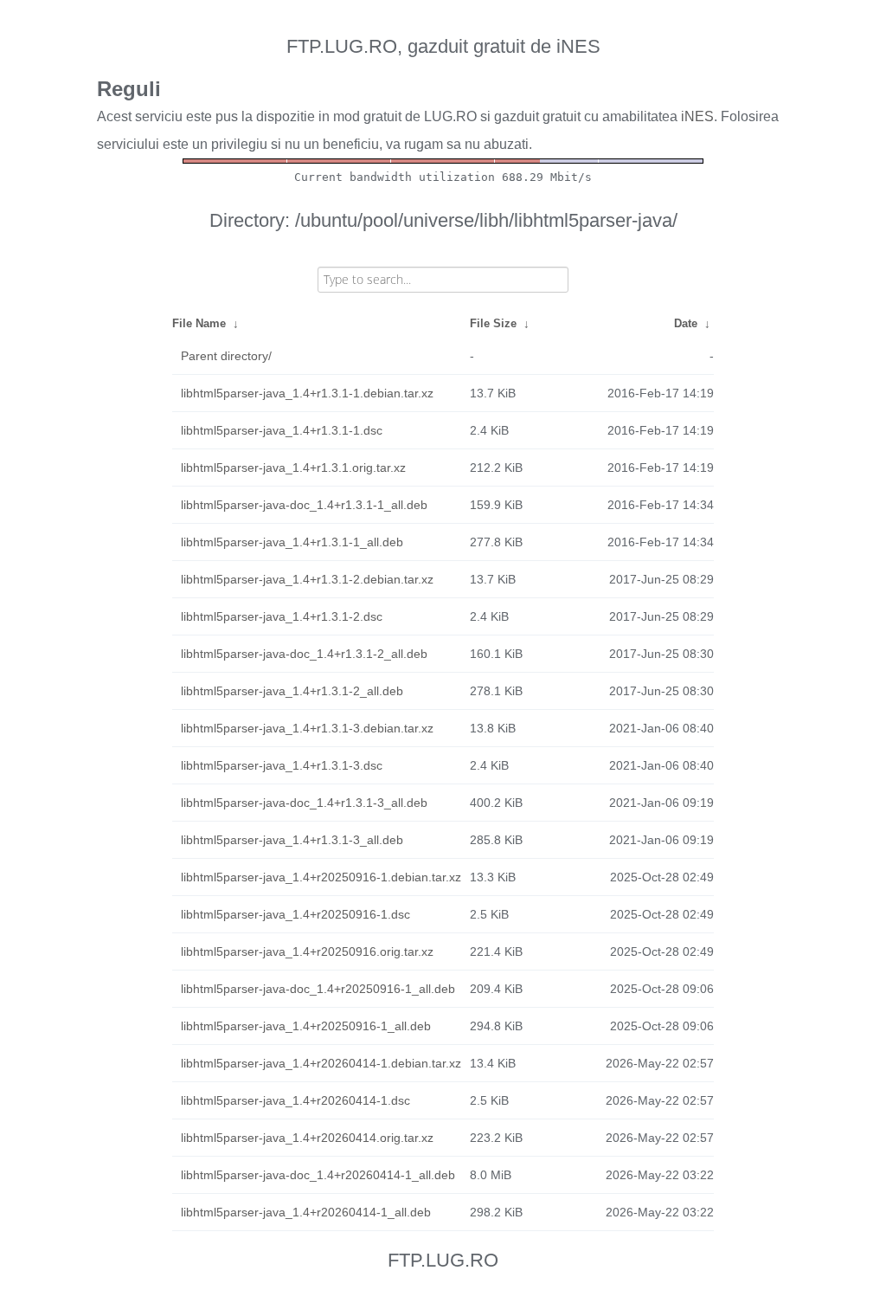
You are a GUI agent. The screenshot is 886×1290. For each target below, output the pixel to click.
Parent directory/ (226, 356)
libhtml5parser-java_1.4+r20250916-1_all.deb (306, 1026)
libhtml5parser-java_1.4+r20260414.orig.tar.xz (307, 1138)
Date (685, 323)
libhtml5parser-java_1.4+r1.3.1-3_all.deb (292, 840)
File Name (199, 323)
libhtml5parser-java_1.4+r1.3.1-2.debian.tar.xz (307, 579)
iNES (697, 116)
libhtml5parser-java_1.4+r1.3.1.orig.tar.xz (293, 467)
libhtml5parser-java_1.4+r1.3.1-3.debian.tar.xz (307, 728)
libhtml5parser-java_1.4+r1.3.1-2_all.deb (292, 691)
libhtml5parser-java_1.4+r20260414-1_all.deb (306, 1212)
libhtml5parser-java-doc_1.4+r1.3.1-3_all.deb (304, 802)
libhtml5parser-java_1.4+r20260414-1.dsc (295, 1100)
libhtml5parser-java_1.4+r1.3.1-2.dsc (281, 616)
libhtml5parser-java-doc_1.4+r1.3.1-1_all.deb (304, 505)
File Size (493, 323)
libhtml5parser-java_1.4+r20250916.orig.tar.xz (307, 951)
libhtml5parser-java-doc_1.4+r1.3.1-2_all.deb (304, 654)
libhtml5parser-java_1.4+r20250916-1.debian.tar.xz (321, 877)
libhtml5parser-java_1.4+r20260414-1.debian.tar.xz (321, 1063)
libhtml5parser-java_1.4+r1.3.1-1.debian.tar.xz (307, 393)
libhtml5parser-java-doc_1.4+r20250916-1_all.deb (318, 989)
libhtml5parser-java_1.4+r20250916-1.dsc (295, 914)
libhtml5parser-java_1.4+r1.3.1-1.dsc (281, 430)
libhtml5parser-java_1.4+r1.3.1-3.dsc (281, 765)
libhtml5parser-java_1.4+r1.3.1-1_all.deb (292, 542)
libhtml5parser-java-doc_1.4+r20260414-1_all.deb (318, 1175)
